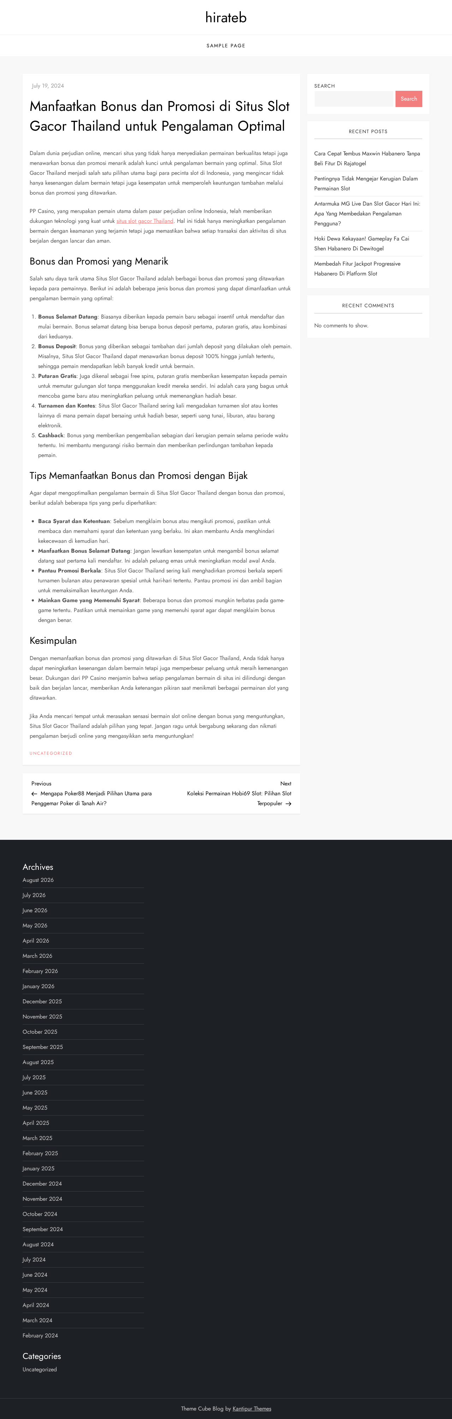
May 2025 (35, 1108)
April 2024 (36, 1305)
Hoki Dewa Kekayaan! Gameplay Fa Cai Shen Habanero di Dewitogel (361, 244)
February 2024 (40, 1335)
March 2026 (37, 956)
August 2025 (38, 1062)
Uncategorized (51, 753)
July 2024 (34, 1259)
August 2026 (38, 880)
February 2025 (40, 1153)
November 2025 (42, 1017)
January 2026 (38, 986)
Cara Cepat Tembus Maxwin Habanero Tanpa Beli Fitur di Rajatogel (367, 159)
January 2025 (38, 1168)
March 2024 (37, 1320)
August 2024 (38, 1244)
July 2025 (34, 1077)
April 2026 (36, 941)
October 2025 (40, 1032)
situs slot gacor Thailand (145, 221)
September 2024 (43, 1229)
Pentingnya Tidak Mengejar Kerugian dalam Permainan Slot (366, 184)
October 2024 (40, 1214)
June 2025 (35, 1092)
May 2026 (35, 925)
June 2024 (35, 1275)
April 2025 (36, 1123)
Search (324, 85)
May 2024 (35, 1290)
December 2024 (42, 1184)
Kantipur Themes (252, 1409)
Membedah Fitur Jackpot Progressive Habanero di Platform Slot (357, 269)
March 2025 (37, 1138)
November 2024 (42, 1199)
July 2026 (34, 895)
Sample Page (226, 45)
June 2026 (35, 910)
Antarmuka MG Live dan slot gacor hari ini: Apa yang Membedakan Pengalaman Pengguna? (367, 214)
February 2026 (40, 971)
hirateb (226, 17)
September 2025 (43, 1047)
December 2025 (42, 1001)
